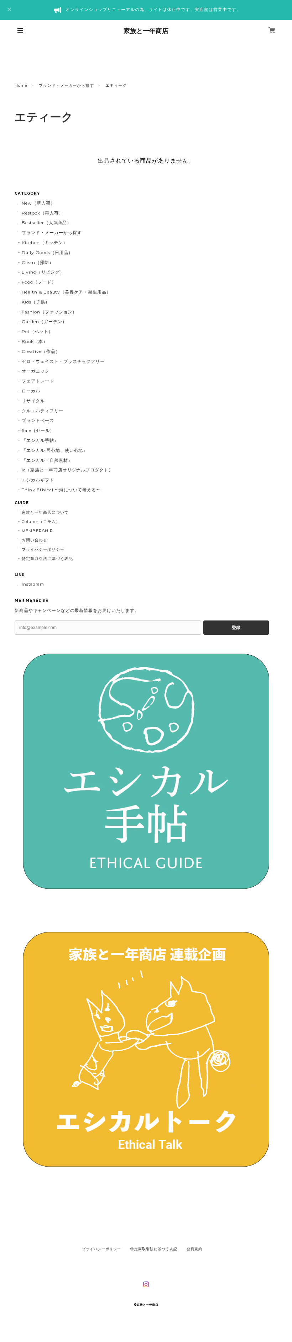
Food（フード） (39, 282)
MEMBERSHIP (37, 530)
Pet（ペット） (37, 331)
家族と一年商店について (45, 512)
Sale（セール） (38, 430)
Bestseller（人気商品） (47, 222)
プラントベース (38, 420)
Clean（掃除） (38, 262)
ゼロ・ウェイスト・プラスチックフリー (63, 361)
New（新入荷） (38, 203)
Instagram (33, 584)
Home (21, 85)
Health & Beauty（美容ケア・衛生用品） (66, 292)
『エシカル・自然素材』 (47, 460)
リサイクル (33, 400)
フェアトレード (38, 381)
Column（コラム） (41, 521)
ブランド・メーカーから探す (66, 85)
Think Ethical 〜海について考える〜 (61, 489)
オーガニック (35, 371)
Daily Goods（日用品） (47, 252)
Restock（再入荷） (42, 213)
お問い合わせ (34, 540)
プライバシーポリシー (43, 549)
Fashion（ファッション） (49, 312)
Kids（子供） (36, 302)
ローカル (31, 390)
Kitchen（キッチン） (44, 242)
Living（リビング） (43, 272)
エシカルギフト (38, 479)
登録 (236, 627)
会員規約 (194, 1249)
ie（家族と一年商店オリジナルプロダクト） (67, 469)
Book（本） (35, 341)
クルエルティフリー (42, 410)
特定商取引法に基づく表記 (47, 558)
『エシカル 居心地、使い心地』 (55, 450)
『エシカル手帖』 (40, 440)
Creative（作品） (41, 351)
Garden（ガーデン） (44, 321)
